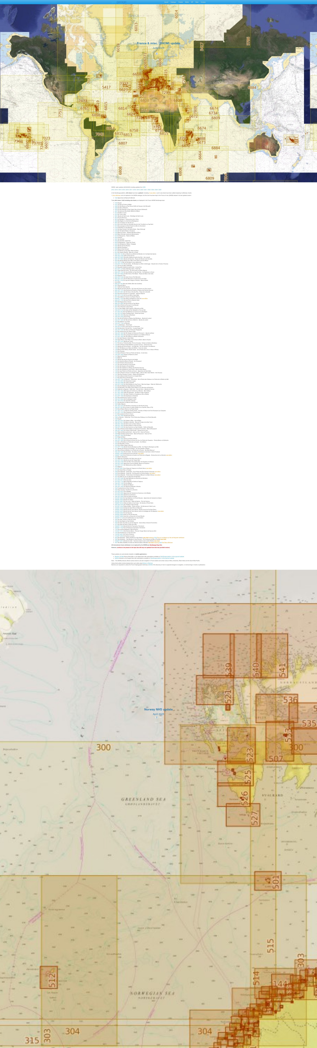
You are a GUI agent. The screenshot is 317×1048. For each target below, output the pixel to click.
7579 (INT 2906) (119, 494)
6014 (116, 224)
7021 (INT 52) (118, 313)
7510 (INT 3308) (119, 478)
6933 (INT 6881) (119, 292)
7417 (116, 448)
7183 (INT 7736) (119, 379)
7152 (116, 366)
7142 (116, 358)
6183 (116, 232)
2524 (156, 189)
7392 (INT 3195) (119, 427)
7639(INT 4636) (119, 509)
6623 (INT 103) (119, 254)
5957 (116, 222)
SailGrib (117, 558)
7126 (116, 348)
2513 (116, 189)
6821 (116, 270)
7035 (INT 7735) (119, 323)
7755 (116, 532)
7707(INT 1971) (119, 531)
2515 (123, 189)
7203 (116, 386)
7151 (116, 364)
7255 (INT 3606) (119, 399)
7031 (116, 318)
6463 (116, 242)
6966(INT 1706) (119, 298)
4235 (116, 209)
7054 (116, 331)
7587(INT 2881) (119, 501)
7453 (116, 466)
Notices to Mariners (148, 563)
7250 (116, 397)
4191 (116, 204)
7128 (116, 349)
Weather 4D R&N (119, 556)
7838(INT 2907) (119, 541)
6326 (160, 542)
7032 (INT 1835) (119, 320)
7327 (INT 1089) (119, 415)
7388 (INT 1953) (119, 424)
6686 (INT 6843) (119, 257)
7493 (116, 473)
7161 (116, 374)
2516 (127, 189)
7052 (116, 328)
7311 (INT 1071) (119, 410)
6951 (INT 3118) (119, 295)
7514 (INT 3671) (119, 480)
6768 (116, 267)
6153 (116, 227)
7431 (116, 458)
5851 (116, 216)
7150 (116, 363)
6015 (116, 226)
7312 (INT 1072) (119, 412)
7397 (116, 432)
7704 (116, 529)
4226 (116, 206)
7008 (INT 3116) (119, 310)
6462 (116, 241)
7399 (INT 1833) (119, 435)
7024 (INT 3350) (119, 315)
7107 (116, 343)
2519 (138, 189)
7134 (116, 351)
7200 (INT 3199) (119, 384)
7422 (116, 450)
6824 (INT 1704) (119, 272)
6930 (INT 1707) (119, 290)
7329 (116, 419)
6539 (116, 247)
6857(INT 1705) (119, 280)
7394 (116, 429)
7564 (116, 488)
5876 (116, 219)
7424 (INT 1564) (119, 452)
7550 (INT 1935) (119, 486)
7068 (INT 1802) (119, 335)
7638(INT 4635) (119, 508)
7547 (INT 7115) (119, 485)
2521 (145, 189)
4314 (116, 212)
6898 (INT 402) (119, 283)
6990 (116, 305)
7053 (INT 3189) (119, 330)
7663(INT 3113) (119, 518)
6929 (116, 288)
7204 (116, 387)
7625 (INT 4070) (119, 504)
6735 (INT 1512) (119, 264)
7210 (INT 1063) (119, 391)
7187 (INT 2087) (119, 381)
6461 (116, 239)
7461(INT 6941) (119, 468)
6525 (116, 245)
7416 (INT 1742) (119, 447)
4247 (116, 211)
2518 (134, 189)
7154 (116, 369)
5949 (116, 221)
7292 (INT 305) (119, 407)
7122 (116, 344)
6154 (116, 229)
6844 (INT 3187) (119, 278)
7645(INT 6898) (119, 516)
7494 (116, 475)
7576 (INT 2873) (119, 491)
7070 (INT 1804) (119, 336)
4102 (116, 203)
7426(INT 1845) (119, 455)
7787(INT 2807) (119, 534)
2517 (131, 189)
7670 (116, 524)
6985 (116, 302)
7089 (116, 339)
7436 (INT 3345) (119, 463)
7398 (116, 433)
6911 (116, 287)
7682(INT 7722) (119, 526)
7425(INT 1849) (119, 453)
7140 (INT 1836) (119, 354)
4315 (116, 214)
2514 (120, 189)
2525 (160, 189)
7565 (116, 490)
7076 (116, 338)
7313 (116, 414)
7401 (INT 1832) (119, 438)
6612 (116, 252)
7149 (116, 361)
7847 (116, 542)
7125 (116, 346)
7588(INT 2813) (119, 503)
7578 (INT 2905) (119, 493)
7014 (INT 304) (119, 311)
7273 (116, 402)
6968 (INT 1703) (119, 300)
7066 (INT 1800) (119, 333)
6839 (116, 275)
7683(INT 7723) (119, 527)
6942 (116, 293)
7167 (116, 376)
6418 (116, 236)
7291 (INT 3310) (119, 405)
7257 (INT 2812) (119, 400)
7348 (116, 198)
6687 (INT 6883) (119, 259)
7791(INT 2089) (119, 536)
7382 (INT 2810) (119, 420)
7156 (116, 372)
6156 (116, 231)
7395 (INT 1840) (119, 430)
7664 (116, 519)
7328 (116, 417)
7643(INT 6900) (119, 513)
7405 (116, 442)
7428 (116, 457)
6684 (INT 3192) (119, 255)
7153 (116, 367)
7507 (116, 476)
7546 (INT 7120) (119, 483)
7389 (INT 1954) (119, 425)
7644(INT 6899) (119, 514)
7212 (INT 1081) (119, 394)
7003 (116, 308)
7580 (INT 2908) (119, 496)
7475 (116, 470)
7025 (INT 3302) (119, 316)
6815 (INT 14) (118, 269)
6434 (116, 237)
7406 (116, 443)
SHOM (150, 565)
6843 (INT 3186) (119, 277)
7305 (116, 409)
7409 (116, 445)
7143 (116, 359)
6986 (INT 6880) (119, 303)
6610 (116, 250)
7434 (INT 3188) (119, 461)
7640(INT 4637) (119, 511)
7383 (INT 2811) (119, 422)
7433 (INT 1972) (119, 460)
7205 (116, 389)
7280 (116, 404)
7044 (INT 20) (118, 326)
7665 (116, 521)
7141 (116, 356)
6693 (116, 260)
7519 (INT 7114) (119, 481)
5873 (116, 217)
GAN (144, 187)
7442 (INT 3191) (119, 465)
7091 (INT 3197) (119, 341)
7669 (116, 523)
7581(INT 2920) (119, 498)
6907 (116, 285)
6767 (116, 265)
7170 (116, 377)
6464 (116, 244)
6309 (116, 234)
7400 (116, 437)
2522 (149, 189)
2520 (142, 189)
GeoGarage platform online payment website (172, 556)
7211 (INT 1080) (119, 392)
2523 (152, 189)
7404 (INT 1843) (119, 440)
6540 (116, 249)
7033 (116, 321)
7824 (116, 539)
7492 (116, 471)
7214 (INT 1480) (119, 396)
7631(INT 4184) (119, 506)
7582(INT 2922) (119, 499)
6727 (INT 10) (118, 262)
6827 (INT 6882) (119, 273)
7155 (116, 371)
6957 (116, 297)
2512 (112, 189)
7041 (116, 325)
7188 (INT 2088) (119, 382)
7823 (116, 537)
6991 (116, 306)
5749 (155, 537)
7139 (116, 353)
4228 (116, 208)
